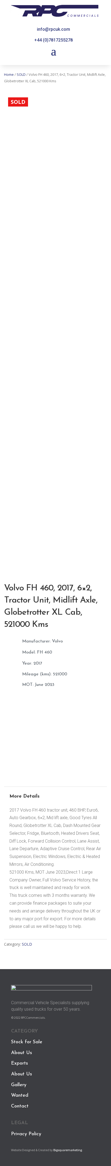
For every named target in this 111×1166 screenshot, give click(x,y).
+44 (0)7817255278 (53, 40)
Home (9, 74)
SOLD (21, 74)
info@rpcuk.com (53, 29)
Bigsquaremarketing (67, 1150)
